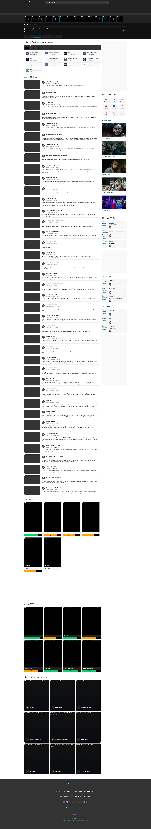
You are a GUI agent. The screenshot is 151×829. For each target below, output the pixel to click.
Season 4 (47, 530)
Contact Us (66, 796)
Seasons (35, 24)
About (61, 796)
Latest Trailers (107, 120)
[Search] (107, 2)
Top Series (106, 306)
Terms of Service (78, 796)
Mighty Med (66, 635)
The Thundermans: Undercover (32, 635)
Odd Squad (47, 635)
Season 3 (66, 530)
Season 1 (28, 565)
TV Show (34, 31)
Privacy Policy (87, 796)
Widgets (122, 114)
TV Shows (63, 791)
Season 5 (28, 530)
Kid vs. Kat (47, 668)
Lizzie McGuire (28, 668)
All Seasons (28, 499)
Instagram (122, 101)
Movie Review (112, 233)
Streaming (69, 791)
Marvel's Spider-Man (87, 635)
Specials (47, 565)
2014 (30, 31)
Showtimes (75, 791)
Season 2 (85, 530)
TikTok (106, 114)
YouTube (106, 108)
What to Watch (82, 791)
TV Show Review (112, 224)
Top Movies (106, 276)
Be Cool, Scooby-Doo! (69, 668)
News (92, 791)
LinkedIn (114, 108)
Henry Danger (27, 24)
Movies (58, 791)
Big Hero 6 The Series (88, 668)
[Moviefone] (35, 2)
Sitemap (72, 796)
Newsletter (114, 114)
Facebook (106, 101)
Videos (88, 791)
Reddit (122, 108)
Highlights (75, 14)
